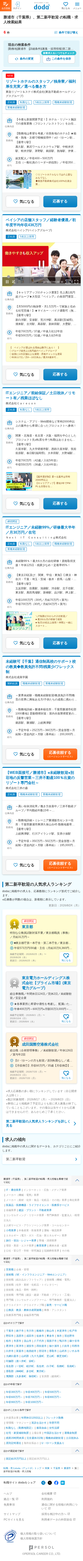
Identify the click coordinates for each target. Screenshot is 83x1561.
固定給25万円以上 (16, 1458)
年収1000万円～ (34, 1402)
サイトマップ (12, 1514)
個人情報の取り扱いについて (38, 1533)
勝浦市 (67, 1468)
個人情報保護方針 (31, 1538)
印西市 (76, 1345)
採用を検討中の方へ (54, 1514)
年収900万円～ (14, 1402)
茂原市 (20, 1335)
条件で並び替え (68, 32)
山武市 (63, 1351)
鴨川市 (63, 1340)
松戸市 (73, 1330)
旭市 (59, 1335)
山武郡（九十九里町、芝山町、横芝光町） (45, 1356)
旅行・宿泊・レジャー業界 (21, 1240)
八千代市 (39, 1340)
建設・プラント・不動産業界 (35, 1210)
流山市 (27, 1340)
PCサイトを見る (14, 1519)
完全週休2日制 (35, 1438)
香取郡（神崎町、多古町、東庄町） (26, 1371)
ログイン (17, 8)
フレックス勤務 (54, 1417)
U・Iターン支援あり (53, 1443)
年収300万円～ (14, 1391)
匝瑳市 (43, 1351)
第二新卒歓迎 (15, 1159)
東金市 (50, 1335)
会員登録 (6, 8)
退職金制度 (70, 1432)
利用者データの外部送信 (57, 1519)
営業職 (10, 1269)
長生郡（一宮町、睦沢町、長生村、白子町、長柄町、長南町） (41, 1366)
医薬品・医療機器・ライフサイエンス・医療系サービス (37, 1205)
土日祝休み (72, 1438)
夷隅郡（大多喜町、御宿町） (22, 1376)
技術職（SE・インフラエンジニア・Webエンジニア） (37, 1274)
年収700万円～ (33, 1397)
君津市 (10, 1345)
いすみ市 (74, 1351)
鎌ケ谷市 (74, 1340)
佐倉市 (40, 1335)
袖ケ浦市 (54, 1345)
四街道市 (41, 1345)
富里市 (20, 1351)
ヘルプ (8, 1493)
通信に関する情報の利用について (59, 1506)
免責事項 (9, 1504)
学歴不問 (54, 1422)
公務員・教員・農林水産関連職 (24, 1310)
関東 (47, 1468)
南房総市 (31, 1351)
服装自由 (41, 1427)
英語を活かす (39, 1422)
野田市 (10, 1335)
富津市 (20, 1345)
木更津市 (62, 1330)
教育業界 (41, 1245)
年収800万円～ (53, 1397)
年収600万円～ (14, 1397)
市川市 (30, 1330)
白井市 (10, 1351)
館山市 (50, 1330)
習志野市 (69, 1335)
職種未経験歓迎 (54, 1438)
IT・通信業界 (13, 1189)
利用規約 (47, 1499)
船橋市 (40, 1330)
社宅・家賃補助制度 (17, 1432)
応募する (60, 201)
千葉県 (56, 1468)
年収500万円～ (53, 1391)
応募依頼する (60, 754)
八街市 (65, 1345)
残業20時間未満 (15, 1438)
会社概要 (47, 1493)
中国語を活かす (53, 1432)
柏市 (8, 1340)
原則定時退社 (13, 1443)
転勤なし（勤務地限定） (20, 1427)
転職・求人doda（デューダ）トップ (22, 1468)
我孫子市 (52, 1340)
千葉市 (10, 1330)
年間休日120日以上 (32, 1417)
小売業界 (11, 1230)
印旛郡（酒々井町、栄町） (21, 1361)
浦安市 (30, 1345)
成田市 (30, 1335)
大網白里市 (12, 1356)
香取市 (53, 1351)
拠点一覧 (9, 1499)
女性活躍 (54, 1427)
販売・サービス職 (57, 1305)
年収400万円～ (33, 1391)
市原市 (17, 1340)
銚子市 (20, 1330)
